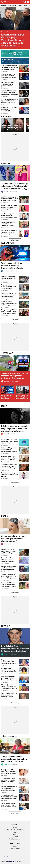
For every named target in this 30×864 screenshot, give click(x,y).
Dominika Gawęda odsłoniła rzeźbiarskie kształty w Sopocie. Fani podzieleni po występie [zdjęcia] (9, 232)
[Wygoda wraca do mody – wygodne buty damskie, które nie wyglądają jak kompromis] (24, 459)
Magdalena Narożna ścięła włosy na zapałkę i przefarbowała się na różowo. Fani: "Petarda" (9, 695)
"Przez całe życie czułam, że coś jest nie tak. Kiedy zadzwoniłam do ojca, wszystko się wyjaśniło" (9, 788)
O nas (15, 827)
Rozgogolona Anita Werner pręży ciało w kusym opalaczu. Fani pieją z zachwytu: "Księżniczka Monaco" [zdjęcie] (9, 223)
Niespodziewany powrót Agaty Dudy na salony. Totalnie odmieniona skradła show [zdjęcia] (9, 678)
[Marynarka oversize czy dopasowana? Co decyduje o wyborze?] (24, 475)
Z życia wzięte (9, 736)
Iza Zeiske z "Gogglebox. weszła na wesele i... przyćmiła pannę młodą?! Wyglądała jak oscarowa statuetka (8, 449)
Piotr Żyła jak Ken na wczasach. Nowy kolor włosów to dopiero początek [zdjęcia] (15, 648)
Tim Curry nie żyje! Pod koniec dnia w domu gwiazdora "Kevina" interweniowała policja (7, 84)
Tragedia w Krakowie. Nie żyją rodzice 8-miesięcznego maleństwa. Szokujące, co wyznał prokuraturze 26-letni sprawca (14, 375)
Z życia (20, 5)
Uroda (9, 5)
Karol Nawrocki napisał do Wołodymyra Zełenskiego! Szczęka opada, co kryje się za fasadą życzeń (13, 40)
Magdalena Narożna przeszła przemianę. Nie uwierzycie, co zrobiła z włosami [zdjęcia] (8, 661)
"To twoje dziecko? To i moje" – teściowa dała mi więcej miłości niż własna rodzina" (8, 771)
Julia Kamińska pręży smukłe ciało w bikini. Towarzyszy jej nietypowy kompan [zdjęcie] (8, 215)
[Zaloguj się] (24, 2)
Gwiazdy (3, 5)
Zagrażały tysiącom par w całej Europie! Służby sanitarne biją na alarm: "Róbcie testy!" (8, 568)
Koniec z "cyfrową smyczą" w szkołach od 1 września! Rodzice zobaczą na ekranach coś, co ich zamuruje (9, 295)
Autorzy (15, 834)
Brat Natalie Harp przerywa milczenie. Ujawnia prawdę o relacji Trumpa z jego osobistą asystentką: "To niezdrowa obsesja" (9, 67)
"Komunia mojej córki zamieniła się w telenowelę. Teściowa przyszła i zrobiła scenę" (9, 796)
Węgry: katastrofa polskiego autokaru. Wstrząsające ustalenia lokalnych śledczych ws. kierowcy (7, 396)
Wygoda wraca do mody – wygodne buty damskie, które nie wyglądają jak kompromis (8, 457)
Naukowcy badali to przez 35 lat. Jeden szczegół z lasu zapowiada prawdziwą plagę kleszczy (9, 584)
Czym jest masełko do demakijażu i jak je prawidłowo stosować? (7, 559)
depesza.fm (15, 851)
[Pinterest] (7, 856)
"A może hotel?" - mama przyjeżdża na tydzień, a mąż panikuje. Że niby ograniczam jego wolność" (8, 780)
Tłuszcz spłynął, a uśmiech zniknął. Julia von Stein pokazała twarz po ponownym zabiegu (11, 127)
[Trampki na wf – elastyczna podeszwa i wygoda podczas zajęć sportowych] (24, 442)
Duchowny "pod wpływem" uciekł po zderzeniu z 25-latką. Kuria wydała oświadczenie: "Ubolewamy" (9, 278)
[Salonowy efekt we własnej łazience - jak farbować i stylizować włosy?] (15, 526)
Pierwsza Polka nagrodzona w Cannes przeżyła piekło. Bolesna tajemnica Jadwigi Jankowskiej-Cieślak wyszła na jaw (9, 92)
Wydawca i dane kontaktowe (15, 830)
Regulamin (15, 836)
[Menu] (28, 2)
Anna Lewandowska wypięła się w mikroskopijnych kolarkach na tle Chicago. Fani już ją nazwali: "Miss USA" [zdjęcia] (9, 100)
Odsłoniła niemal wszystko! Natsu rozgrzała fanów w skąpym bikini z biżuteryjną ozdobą (9, 466)
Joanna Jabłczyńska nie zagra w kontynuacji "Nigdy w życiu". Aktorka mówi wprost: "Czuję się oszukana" (14, 186)
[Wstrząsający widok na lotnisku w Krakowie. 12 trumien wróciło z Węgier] (15, 253)
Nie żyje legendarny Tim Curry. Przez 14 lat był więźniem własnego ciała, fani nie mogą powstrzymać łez (9, 75)
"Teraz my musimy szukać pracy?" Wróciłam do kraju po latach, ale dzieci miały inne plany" (8, 805)
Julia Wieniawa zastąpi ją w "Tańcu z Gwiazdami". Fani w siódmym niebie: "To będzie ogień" (9, 198)
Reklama (15, 832)
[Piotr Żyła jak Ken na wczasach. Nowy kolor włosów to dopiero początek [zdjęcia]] (15, 636)
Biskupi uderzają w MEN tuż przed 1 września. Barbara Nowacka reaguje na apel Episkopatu (9, 311)
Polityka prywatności (15, 839)
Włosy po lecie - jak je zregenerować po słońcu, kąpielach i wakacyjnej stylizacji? (8, 551)
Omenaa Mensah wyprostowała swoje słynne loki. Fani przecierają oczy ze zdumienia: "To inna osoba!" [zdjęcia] (9, 669)
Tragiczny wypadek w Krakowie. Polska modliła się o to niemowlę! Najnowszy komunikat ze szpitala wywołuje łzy (8, 286)
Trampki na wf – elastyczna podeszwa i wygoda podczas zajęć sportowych (9, 441)
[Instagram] (4, 856)
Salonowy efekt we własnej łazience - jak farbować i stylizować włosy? (13, 538)
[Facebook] (2, 856)
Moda (25, 5)
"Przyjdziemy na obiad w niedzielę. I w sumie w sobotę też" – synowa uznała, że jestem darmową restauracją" (14, 759)
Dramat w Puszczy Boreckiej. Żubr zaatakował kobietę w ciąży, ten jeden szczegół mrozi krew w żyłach (9, 303)
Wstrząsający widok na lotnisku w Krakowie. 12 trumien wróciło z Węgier (12, 265)
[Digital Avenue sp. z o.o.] (10, 861)
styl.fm (15, 846)
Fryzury (14, 5)
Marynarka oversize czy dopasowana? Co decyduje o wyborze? (9, 474)
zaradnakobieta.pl (15, 848)
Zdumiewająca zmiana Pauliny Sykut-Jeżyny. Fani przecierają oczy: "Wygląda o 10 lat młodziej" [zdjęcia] (9, 686)
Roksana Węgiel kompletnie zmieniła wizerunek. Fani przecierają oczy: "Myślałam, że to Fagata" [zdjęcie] (9, 207)
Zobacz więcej (15, 240)
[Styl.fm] (4, 2)
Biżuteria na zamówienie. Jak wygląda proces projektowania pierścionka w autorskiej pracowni (14, 428)
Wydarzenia (7, 243)
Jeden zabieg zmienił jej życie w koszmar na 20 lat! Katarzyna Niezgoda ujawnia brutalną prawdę (9, 576)
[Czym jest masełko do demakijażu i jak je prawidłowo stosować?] (24, 560)
